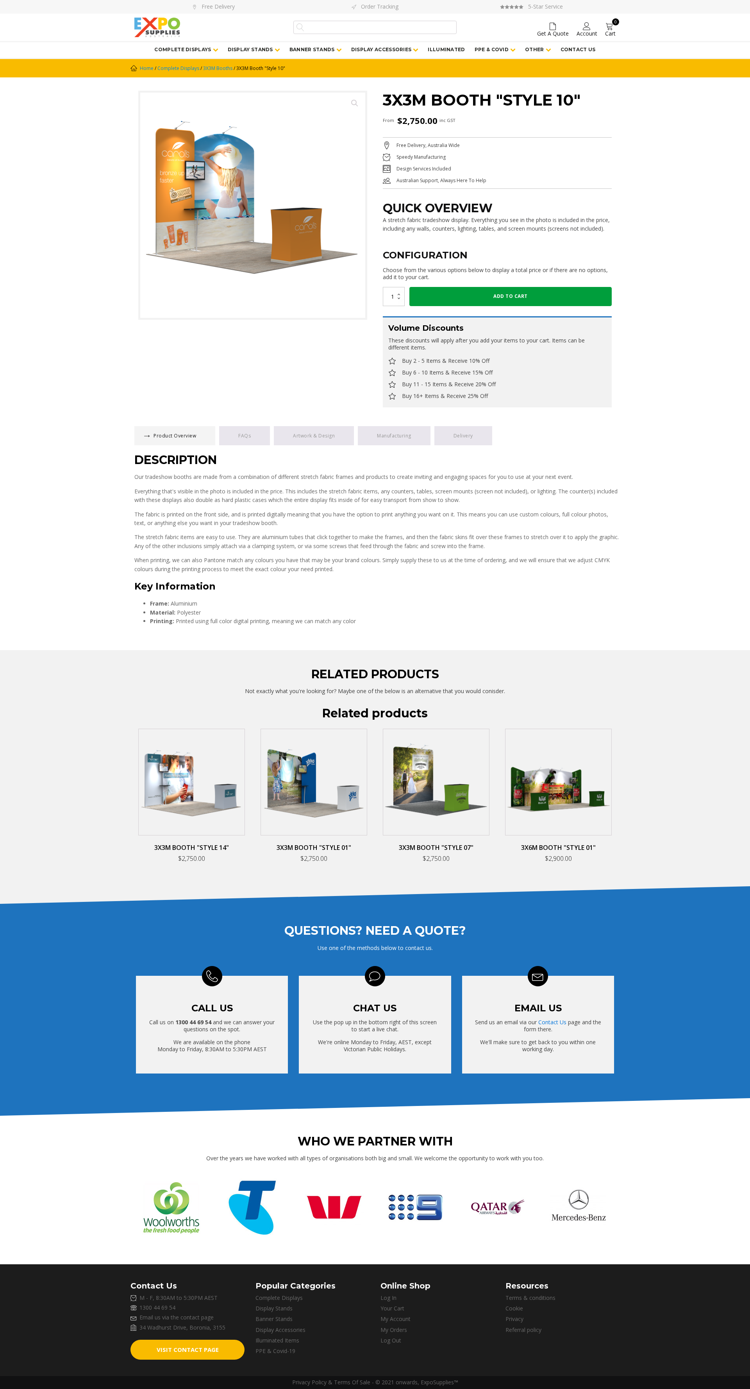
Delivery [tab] (463, 435)
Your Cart (392, 1308)
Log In (388, 1297)
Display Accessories (381, 49)
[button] (355, 103)
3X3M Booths (217, 68)
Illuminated (446, 49)
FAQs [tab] (244, 435)
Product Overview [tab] (175, 435)
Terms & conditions (530, 1297)
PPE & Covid (492, 49)
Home (147, 68)
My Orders (393, 1329)
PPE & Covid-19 (275, 1351)
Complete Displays (182, 49)
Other (534, 49)
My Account (395, 1319)
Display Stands (250, 49)
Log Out (390, 1340)
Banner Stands (312, 49)
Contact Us (578, 49)
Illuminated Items (277, 1340)
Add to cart (510, 296)
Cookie (514, 1308)
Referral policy (523, 1329)
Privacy (514, 1319)
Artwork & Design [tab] (314, 435)
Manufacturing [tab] (394, 435)
